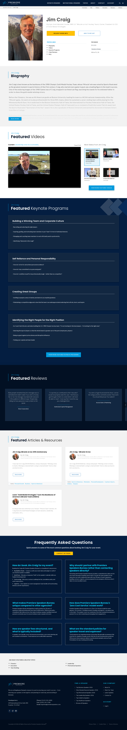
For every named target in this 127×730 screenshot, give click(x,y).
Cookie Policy (102, 724)
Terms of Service (113, 724)
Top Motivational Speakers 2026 (85, 692)
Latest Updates (109, 692)
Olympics (75, 483)
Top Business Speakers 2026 (84, 687)
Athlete (69, 483)
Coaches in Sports (110, 482)
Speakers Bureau (7, 7)
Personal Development (97, 482)
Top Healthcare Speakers (83, 700)
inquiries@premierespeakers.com (51, 704)
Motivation (87, 482)
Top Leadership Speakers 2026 (85, 695)
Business (27, 483)
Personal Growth (19, 483)
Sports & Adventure (36, 483)
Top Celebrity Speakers (82, 698)
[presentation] (125, 404)
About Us (107, 687)
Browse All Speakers (82, 703)
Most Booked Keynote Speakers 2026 (87, 690)
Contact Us (108, 695)
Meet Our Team (109, 690)
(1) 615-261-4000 (46, 700)
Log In (106, 706)
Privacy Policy (92, 724)
